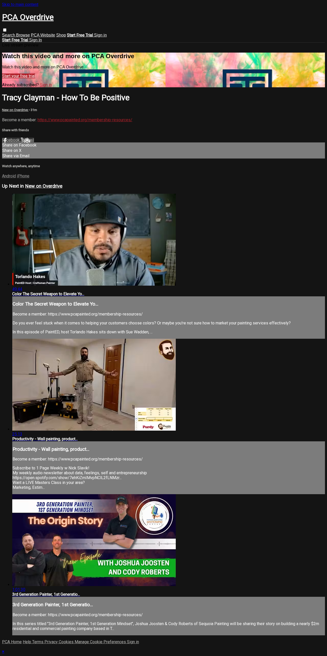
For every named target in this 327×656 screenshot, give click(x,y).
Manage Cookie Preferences (101, 641)
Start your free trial (18, 76)
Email (29, 140)
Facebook (11, 140)
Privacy (51, 641)
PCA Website (43, 35)
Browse (23, 35)
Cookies (67, 641)
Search (9, 35)
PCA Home (12, 641)
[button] (4, 30)
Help (27, 641)
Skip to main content (20, 4)
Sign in (100, 35)
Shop (61, 35)
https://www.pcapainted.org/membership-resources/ (85, 119)
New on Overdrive (15, 110)
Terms (38, 641)
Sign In (35, 40)
